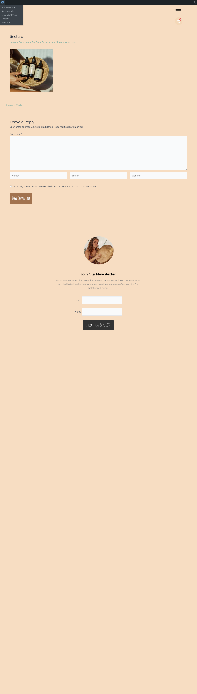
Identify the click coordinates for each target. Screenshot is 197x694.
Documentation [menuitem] (8, 11)
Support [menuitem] (5, 18)
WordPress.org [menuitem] (8, 7)
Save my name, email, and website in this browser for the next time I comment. (55, 186)
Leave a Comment (19, 42)
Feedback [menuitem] (5, 22)
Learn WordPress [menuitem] (9, 15)
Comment (16, 134)
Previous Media (12, 105)
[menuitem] (2, 2)
